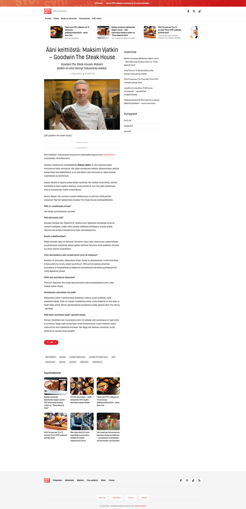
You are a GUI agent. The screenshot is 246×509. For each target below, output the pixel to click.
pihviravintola (50, 362)
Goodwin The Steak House (98, 357)
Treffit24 (144, 498)
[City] (47, 480)
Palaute (111, 480)
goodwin (63, 357)
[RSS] (199, 480)
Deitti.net (127, 121)
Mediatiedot (69, 480)
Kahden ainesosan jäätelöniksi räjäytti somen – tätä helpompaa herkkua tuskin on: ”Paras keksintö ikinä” (141, 62)
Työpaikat (80, 480)
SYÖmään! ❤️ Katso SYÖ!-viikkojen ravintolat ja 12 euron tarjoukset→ (123, 3)
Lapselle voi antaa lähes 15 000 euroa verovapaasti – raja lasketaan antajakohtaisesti (138, 91)
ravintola (62, 362)
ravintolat (72, 362)
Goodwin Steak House (77, 357)
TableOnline (84, 362)
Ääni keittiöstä (51, 357)
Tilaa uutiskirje (92, 480)
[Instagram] (194, 11)
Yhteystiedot (57, 480)
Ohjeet (103, 480)
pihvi (113, 357)
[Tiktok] (199, 11)
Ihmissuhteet (84, 19)
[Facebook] (188, 11)
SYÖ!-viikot (96, 19)
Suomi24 (127, 131)
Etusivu (48, 19)
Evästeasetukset (140, 506)
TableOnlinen (109, 155)
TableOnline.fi (97, 362)
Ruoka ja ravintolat (69, 19)
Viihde (56, 19)
